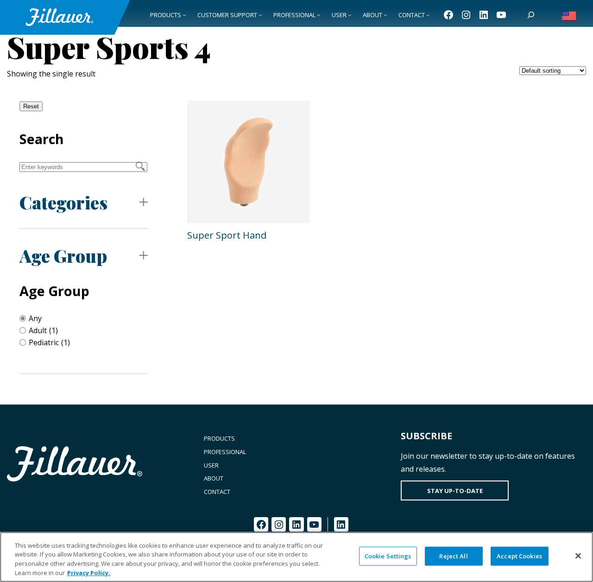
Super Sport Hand (226, 235)
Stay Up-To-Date (455, 491)
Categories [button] (63, 202)
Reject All (453, 556)
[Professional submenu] (319, 15)
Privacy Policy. (88, 572)
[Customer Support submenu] (260, 15)
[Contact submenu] (428, 15)
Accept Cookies (519, 556)
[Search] (531, 14)
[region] (296, 557)
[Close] (578, 555)
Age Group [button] (63, 255)
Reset (31, 106)
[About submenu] (385, 15)
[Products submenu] (184, 15)
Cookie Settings (388, 556)
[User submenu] (350, 15)
